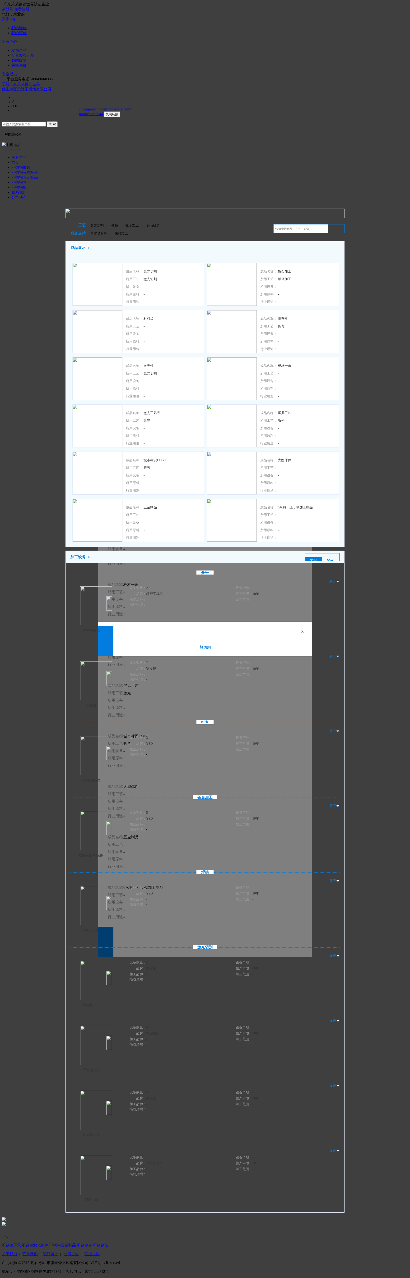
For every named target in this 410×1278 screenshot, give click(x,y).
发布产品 (19, 50)
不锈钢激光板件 (24, 172)
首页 (15, 162)
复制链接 (112, 114)
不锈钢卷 (19, 182)
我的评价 (19, 33)
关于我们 (9, 1254)
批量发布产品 (22, 55)
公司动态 (19, 197)
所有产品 (19, 157)
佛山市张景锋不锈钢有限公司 (26, 89)
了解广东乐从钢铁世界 (21, 84)
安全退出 (9, 74)
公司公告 (71, 1254)
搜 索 (52, 124)
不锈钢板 (19, 187)
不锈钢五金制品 (24, 177)
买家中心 (9, 19)
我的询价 (19, 28)
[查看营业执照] (53, 89)
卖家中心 (9, 42)
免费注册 (21, 9)
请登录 (7, 9)
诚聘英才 (50, 1254)
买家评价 (19, 65)
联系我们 (19, 192)
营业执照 (92, 1254)
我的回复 (19, 60)
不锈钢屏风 (20, 167)
